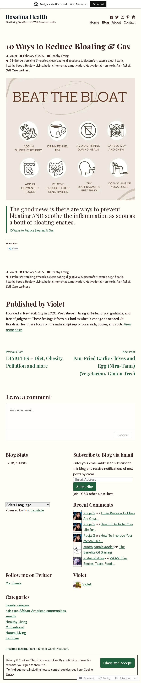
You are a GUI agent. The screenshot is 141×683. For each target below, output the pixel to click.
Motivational (93, 65)
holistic (48, 65)
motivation (77, 65)
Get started (98, 4)
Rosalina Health (26, 16)
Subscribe (84, 486)
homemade (62, 65)
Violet (13, 56)
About (116, 22)
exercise (104, 60)
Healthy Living (60, 56)
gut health (116, 60)
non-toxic (109, 65)
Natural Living (16, 633)
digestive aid (74, 60)
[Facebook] (111, 17)
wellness (24, 70)
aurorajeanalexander (98, 547)
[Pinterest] (128, 17)
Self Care (12, 70)
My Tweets (13, 583)
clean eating (57, 60)
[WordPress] (133, 17)
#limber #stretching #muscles (28, 60)
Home (94, 22)
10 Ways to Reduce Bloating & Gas (32, 230)
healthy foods (15, 65)
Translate (37, 510)
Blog (105, 22)
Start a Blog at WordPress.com (48, 649)
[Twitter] (117, 17)
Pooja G (89, 513)
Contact (129, 22)
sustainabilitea (93, 558)
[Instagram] (122, 17)
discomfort (90, 60)
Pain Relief (123, 65)
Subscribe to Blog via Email (103, 454)
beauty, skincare (17, 605)
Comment (123, 434)
